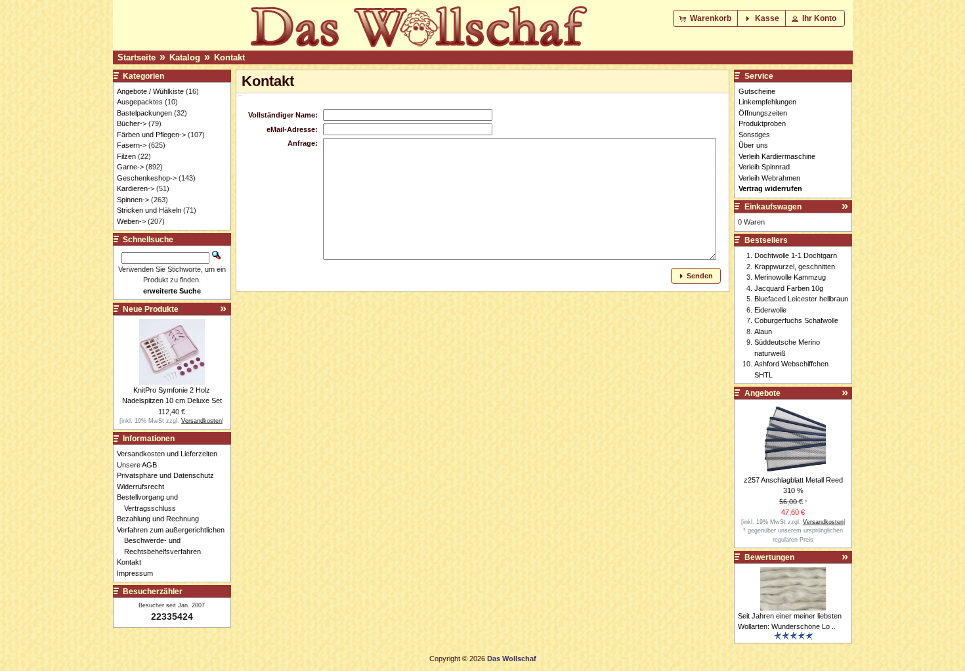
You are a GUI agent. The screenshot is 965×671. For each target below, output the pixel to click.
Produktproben (762, 123)
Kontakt (229, 57)
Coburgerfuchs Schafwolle (796, 320)
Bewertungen (769, 557)
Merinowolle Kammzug (790, 277)
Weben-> (131, 221)
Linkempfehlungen (767, 102)
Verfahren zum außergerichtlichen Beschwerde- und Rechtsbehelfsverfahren (174, 540)
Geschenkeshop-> (147, 178)
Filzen (126, 156)
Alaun (763, 332)
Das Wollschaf (511, 658)
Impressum (138, 573)
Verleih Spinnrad (764, 167)
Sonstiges (754, 135)
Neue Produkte (151, 309)
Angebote (762, 393)
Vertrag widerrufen (770, 188)
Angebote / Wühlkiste (150, 91)
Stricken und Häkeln (149, 210)
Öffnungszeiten (763, 113)
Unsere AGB (140, 465)
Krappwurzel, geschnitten (794, 267)
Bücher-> (131, 123)
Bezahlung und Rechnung (161, 519)
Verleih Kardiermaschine (777, 156)
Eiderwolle (770, 310)
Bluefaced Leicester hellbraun (801, 299)
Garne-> (130, 167)
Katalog (184, 57)
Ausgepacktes (140, 102)
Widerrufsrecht (144, 486)
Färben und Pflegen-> (151, 135)
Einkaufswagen (773, 206)
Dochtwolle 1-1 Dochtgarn (795, 255)
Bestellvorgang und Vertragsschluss (151, 502)
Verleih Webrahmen (769, 178)
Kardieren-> (135, 188)
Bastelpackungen (144, 113)
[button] (706, 18)
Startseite (137, 57)
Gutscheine (757, 91)
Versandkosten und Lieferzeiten (170, 454)
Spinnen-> (133, 200)
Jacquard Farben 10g (788, 288)
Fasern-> (131, 145)
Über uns (753, 145)
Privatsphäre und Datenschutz (169, 475)
